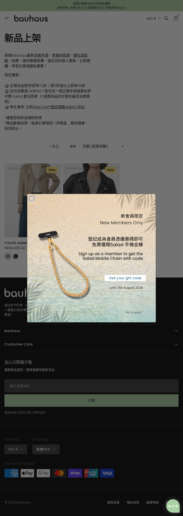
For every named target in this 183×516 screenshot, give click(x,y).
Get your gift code (125, 277)
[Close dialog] (31, 198)
